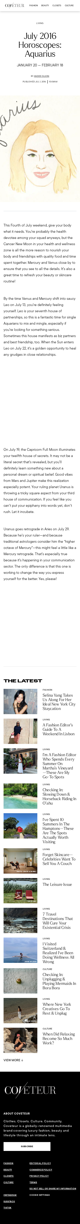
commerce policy (41, 1169)
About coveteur (17, 1114)
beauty (45, 5)
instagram (10, 1195)
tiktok (7, 1207)
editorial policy (40, 1163)
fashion (33, 5)
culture (69, 5)
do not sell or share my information (53, 1188)
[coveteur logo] (15, 5)
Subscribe (27, 1146)
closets (56, 5)
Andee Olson (41, 76)
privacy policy (39, 1176)
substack (9, 1201)
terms (33, 1182)
